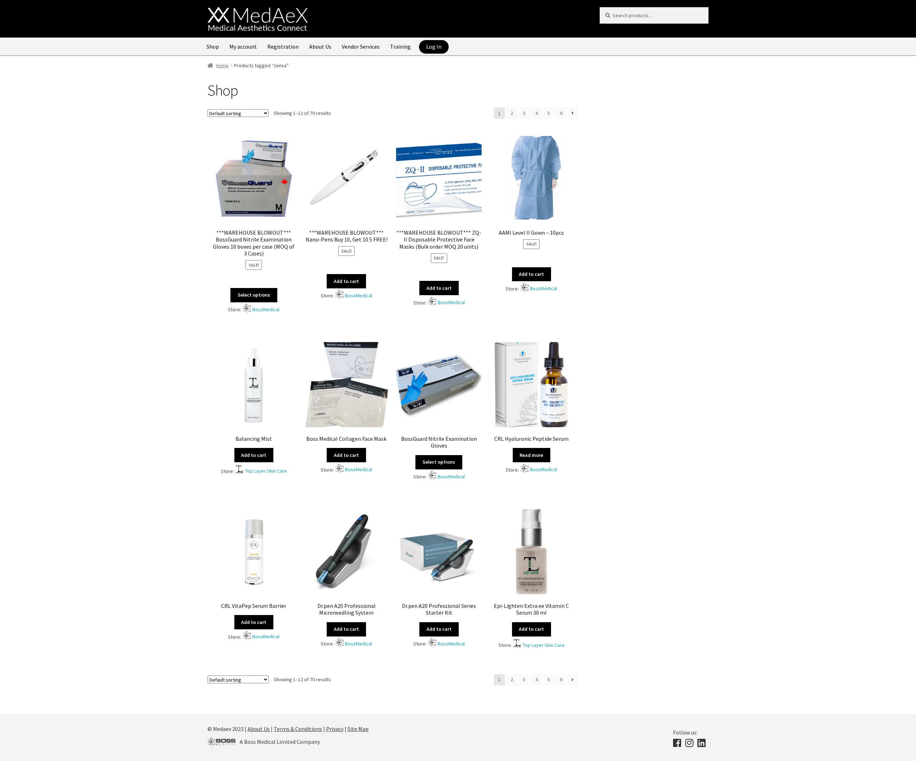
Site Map (358, 728)
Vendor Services (361, 46)
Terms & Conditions (298, 728)
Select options (254, 295)
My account (243, 46)
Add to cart (346, 281)
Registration (283, 46)
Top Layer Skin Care (266, 471)
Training (400, 46)
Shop (212, 46)
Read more (531, 455)
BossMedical (265, 309)
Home (222, 65)
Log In (434, 46)
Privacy (335, 728)
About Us (320, 46)
